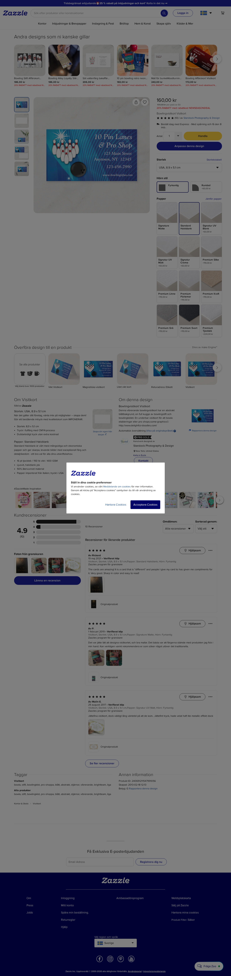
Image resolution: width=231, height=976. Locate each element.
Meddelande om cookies (117, 486)
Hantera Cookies (115, 504)
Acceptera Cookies (145, 504)
